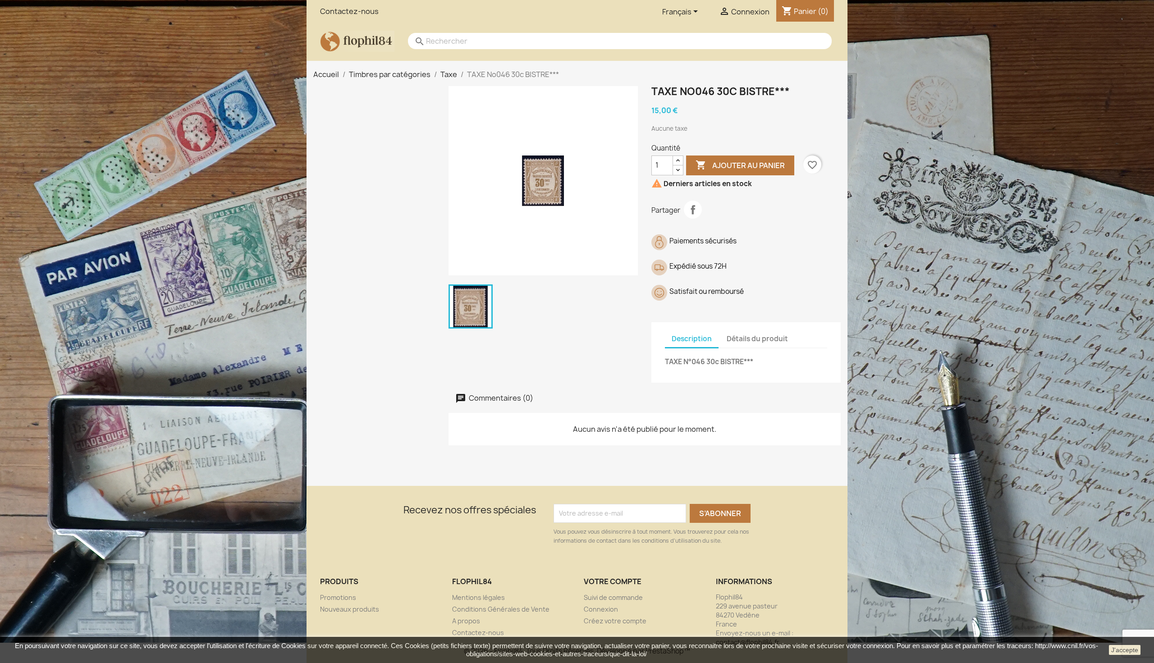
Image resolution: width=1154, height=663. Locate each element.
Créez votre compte (615, 621)
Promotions (338, 597)
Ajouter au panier (740, 165)
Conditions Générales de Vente (501, 609)
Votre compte (612, 581)
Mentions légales (478, 597)
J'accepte (1124, 650)
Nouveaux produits (349, 609)
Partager (693, 210)
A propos (466, 621)
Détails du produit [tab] (757, 338)
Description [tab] (692, 338)
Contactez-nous (349, 11)
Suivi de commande (613, 597)
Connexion (601, 609)
